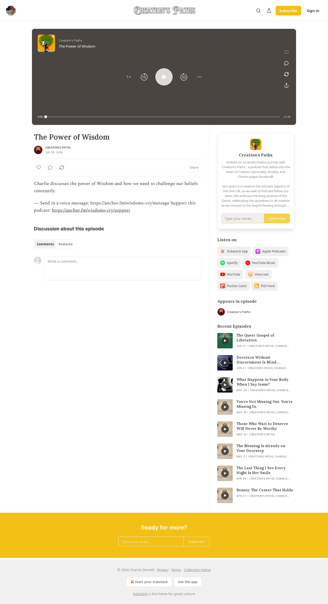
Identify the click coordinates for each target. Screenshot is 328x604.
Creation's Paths (58, 147)
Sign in (313, 10)
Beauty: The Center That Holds (265, 490)
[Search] (258, 10)
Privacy (162, 569)
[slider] (163, 116)
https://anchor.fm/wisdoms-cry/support (91, 210)
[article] (255, 340)
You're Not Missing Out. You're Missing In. (265, 404)
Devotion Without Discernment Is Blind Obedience (256, 360)
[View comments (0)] (286, 63)
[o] (225, 341)
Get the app (187, 581)
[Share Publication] (269, 10)
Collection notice (197, 569)
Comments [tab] (45, 244)
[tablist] (54, 244)
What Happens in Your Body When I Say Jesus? (262, 382)
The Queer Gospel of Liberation (255, 337)
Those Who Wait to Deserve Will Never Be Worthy (262, 426)
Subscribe (288, 10)
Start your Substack (151, 581)
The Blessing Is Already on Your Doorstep (261, 448)
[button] (128, 77)
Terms (176, 569)
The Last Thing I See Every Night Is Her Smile (261, 470)
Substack (140, 594)
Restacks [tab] (66, 244)
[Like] (38, 167)
